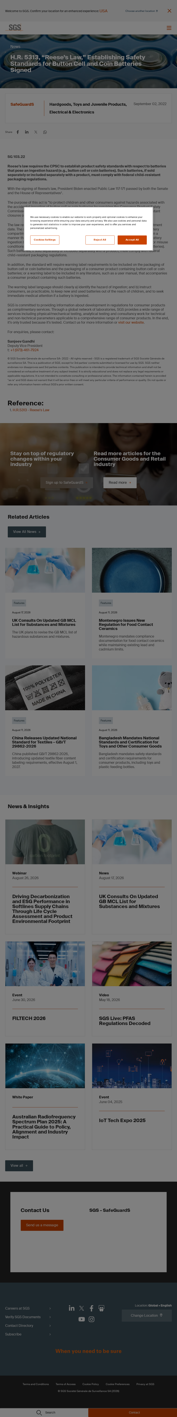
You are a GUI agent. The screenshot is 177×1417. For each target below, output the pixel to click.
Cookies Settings (45, 240)
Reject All (100, 240)
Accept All (132, 240)
